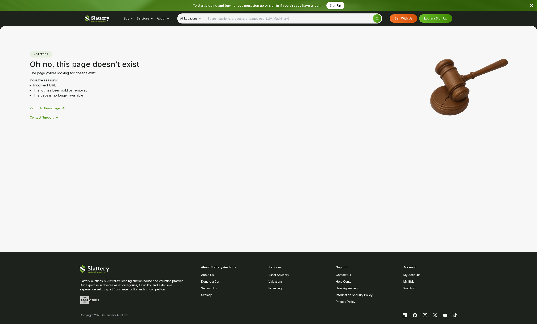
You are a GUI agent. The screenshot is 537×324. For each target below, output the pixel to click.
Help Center (344, 281)
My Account (411, 275)
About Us (207, 275)
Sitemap (206, 295)
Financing (275, 288)
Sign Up (335, 5)
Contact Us (343, 275)
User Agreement (347, 288)
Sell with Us (209, 288)
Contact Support (42, 117)
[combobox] (191, 18)
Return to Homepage (45, 108)
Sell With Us (403, 18)
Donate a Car (210, 281)
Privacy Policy (345, 301)
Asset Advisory (278, 275)
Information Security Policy (354, 295)
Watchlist (409, 288)
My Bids (408, 281)
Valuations (275, 281)
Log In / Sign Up (435, 18)
